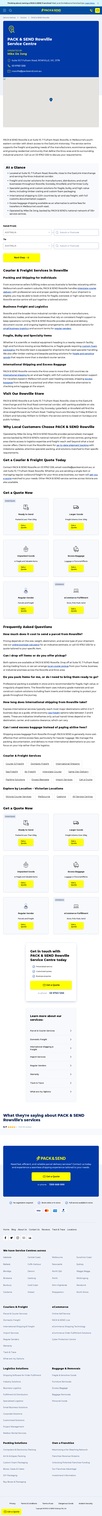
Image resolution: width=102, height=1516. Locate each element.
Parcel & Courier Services (15, 1313)
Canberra (7, 1292)
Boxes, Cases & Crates (13, 1469)
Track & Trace (58, 1229)
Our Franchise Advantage (64, 1469)
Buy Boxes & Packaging (14, 1482)
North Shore (82, 1292)
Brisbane (7, 1278)
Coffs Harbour (34, 1264)
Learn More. (90, 3)
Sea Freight (12, 771)
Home (6, 1229)
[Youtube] (24, 1237)
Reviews (46, 1229)
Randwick (81, 1285)
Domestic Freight (40, 764)
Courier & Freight (15, 764)
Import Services (64, 779)
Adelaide (7, 1257)
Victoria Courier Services (18, 796)
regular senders (62, 328)
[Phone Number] (91, 10)
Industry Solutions (12, 1381)
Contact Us (34, 1229)
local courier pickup (58, 666)
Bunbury (7, 1285)
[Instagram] (17, 1237)
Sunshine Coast (84, 1257)
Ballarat (6, 1264)
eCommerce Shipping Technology (68, 1326)
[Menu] (4, 10)
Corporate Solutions (12, 1414)
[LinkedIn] (30, 1237)
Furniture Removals (61, 1381)
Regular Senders (11, 1339)
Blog (13, 1229)
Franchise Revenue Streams (65, 1456)
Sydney (80, 1264)
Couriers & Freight (15, 1307)
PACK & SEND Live (61, 1320)
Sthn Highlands (59, 1285)
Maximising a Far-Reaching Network (70, 1450)
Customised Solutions (13, 1420)
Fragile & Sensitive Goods (64, 1375)
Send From (9, 226)
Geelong (61, 796)
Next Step (19, 257)
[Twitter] (11, 1237)
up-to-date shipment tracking (72, 445)
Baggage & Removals (66, 1368)
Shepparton (58, 1292)
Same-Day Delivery (78, 771)
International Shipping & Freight (19, 1326)
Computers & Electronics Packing (19, 1450)
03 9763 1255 (19, 66)
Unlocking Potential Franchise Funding (71, 1462)
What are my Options (13, 1358)
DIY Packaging (10, 1475)
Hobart (31, 1292)
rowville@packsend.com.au (27, 71)
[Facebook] (5, 1237)
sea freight (54, 713)
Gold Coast (33, 1285)
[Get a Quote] (97, 10)
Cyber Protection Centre (64, 1339)
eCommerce (60, 1307)
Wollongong (82, 1278)
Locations (72, 1229)
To (4, 239)
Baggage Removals (61, 1394)
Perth (55, 1278)
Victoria (23, 18)
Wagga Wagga (83, 1271)
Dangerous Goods (66, 1503)
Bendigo (7, 1271)
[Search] (10, 10)
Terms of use (47, 1503)
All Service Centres (83, 796)
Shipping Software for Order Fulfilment (22, 1375)
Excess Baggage (40, 779)
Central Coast (34, 1257)
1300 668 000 (56, 1184)
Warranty (7, 1346)
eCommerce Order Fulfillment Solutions (71, 1333)
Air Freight (30, 771)
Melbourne (44, 796)
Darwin (31, 1271)
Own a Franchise (63, 1443)
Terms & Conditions (29, 1503)
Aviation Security (86, 1503)
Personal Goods (59, 1401)
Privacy (13, 1503)
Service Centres (9, 18)
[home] (51, 10)
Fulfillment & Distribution (15, 1394)
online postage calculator (26, 645)
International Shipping (68, 764)
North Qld (57, 1271)
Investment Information (64, 1475)
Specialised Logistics (13, 1401)
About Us (22, 1229)
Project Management (13, 1426)
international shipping (15, 375)
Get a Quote (23, 526)
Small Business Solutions (15, 1407)
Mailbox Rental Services (14, 1433)
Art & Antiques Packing (14, 1456)
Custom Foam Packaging (15, 1462)
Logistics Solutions (15, 1368)
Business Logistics (12, 1388)
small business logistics (16, 328)
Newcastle (57, 1264)
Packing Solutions (15, 779)
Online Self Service (61, 1313)
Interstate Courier (52, 771)
